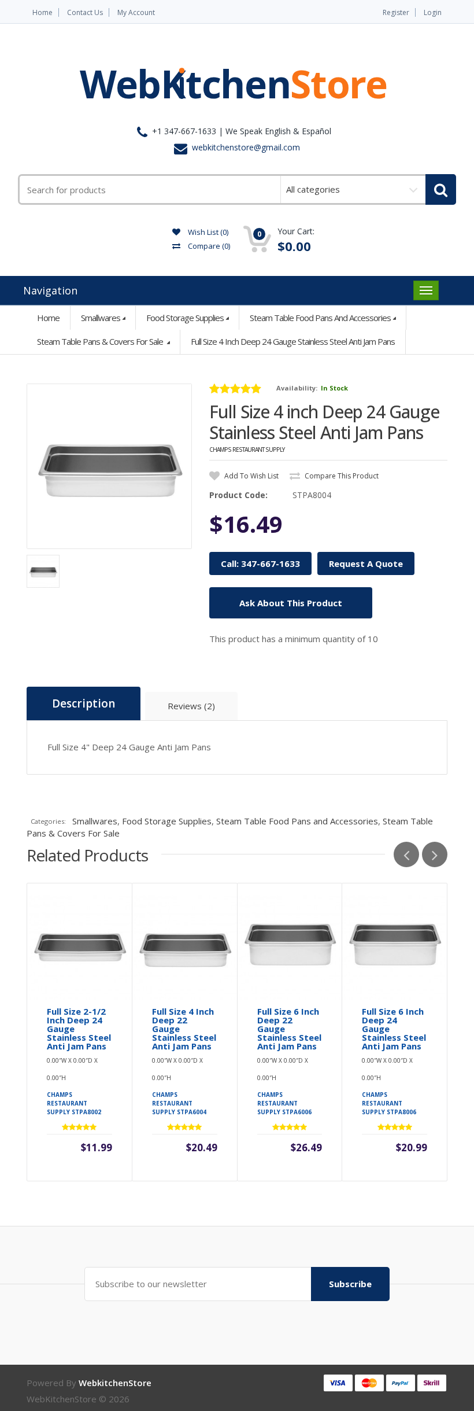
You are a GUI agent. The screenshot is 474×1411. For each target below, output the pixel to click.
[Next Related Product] (434, 854)
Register (396, 12)
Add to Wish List (251, 476)
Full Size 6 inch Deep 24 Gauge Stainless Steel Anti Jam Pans (394, 1029)
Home (42, 12)
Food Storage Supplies (185, 317)
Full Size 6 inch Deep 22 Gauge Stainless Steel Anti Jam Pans (289, 1029)
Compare (208, 246)
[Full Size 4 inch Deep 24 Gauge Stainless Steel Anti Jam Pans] (109, 466)
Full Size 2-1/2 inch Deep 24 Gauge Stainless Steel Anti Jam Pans (79, 1029)
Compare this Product (341, 476)
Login (433, 12)
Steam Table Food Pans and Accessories (320, 317)
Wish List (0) (207, 232)
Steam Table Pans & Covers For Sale (101, 341)
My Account (136, 12)
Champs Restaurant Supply (246, 449)
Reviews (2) (191, 706)
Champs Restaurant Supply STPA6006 (284, 1103)
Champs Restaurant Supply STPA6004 (179, 1103)
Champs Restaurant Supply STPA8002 (74, 1103)
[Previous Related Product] (406, 854)
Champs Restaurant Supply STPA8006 (389, 1103)
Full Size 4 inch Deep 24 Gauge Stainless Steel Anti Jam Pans (293, 341)
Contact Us (85, 12)
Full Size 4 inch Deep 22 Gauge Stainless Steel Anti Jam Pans (184, 1029)
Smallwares (100, 317)
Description (83, 703)
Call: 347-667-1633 (260, 563)
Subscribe (350, 1284)
